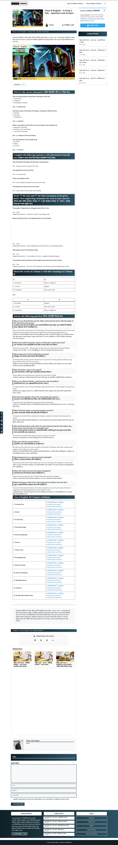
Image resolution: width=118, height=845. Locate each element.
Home (14, 32)
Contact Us (91, 822)
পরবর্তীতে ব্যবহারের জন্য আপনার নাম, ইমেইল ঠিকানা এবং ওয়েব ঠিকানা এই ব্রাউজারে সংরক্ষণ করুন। (41, 799)
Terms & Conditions (91, 834)
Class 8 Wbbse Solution (36, 630)
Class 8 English (24, 630)
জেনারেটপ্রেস (68, 842)
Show (22, 84)
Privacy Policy (91, 830)
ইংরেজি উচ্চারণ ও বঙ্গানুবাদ (55, 502)
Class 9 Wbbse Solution (94, 4)
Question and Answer (54, 504)
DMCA (92, 826)
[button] (105, 3)
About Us (91, 818)
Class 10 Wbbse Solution (75, 4)
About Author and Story (55, 506)
